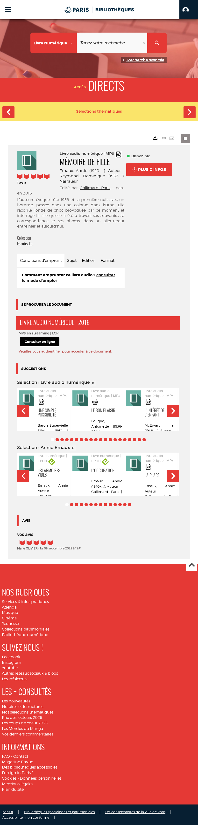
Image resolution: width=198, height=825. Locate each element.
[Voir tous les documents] (93, 383)
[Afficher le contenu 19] (139, 439)
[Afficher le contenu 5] (71, 439)
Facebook (11, 657)
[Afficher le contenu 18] (134, 439)
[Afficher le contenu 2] (57, 439)
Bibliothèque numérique (25, 634)
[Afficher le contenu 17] (129, 439)
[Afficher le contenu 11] (100, 439)
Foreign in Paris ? (17, 772)
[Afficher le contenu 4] (67, 439)
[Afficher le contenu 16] (125, 439)
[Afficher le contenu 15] (120, 439)
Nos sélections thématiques (27, 712)
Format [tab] (107, 260)
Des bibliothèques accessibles (29, 767)
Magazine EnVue (17, 762)
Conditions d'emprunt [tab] (41, 260)
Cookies (9, 778)
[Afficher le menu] (8, 9)
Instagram (11, 662)
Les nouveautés (16, 701)
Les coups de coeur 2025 (25, 723)
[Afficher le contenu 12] (105, 439)
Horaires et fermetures (22, 706)
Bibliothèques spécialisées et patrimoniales (59, 812)
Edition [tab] (88, 260)
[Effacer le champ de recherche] (145, 43)
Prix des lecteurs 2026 (22, 717)
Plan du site (13, 789)
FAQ (6, 756)
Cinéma (9, 618)
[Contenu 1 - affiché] (52, 439)
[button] (188, 9)
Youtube (10, 668)
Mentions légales (17, 784)
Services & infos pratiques (25, 601)
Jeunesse (10, 623)
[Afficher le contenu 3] (62, 439)
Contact (20, 756)
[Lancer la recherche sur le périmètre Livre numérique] (157, 43)
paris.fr (7, 812)
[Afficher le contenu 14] (115, 439)
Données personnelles (40, 778)
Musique (10, 612)
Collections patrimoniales (25, 629)
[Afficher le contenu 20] (144, 439)
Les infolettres (14, 679)
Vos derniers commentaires (27, 734)
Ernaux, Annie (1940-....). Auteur (90, 170)
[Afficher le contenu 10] (96, 439)
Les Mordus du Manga (22, 728)
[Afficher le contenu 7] (81, 439)
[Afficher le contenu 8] (86, 439)
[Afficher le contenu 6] (76, 439)
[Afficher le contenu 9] (91, 439)
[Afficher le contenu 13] (110, 439)
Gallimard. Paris (95, 188)
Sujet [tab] (72, 260)
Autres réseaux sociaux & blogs (30, 673)
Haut (191, 565)
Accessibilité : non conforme (25, 817)
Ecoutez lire (25, 244)
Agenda (9, 607)
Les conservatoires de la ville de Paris (135, 812)
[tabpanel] (71, 278)
